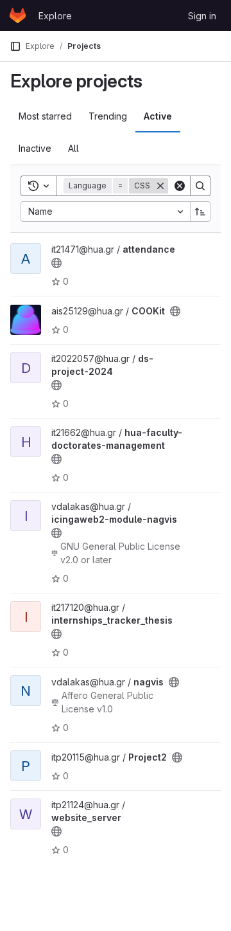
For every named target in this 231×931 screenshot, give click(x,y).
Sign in (202, 15)
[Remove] (160, 186)
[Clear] (179, 186)
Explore (55, 15)
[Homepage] (17, 15)
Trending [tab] (108, 116)
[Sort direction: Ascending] (200, 211)
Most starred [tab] (45, 116)
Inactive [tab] (35, 148)
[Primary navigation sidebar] (15, 46)
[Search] (200, 186)
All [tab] (73, 148)
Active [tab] (158, 116)
